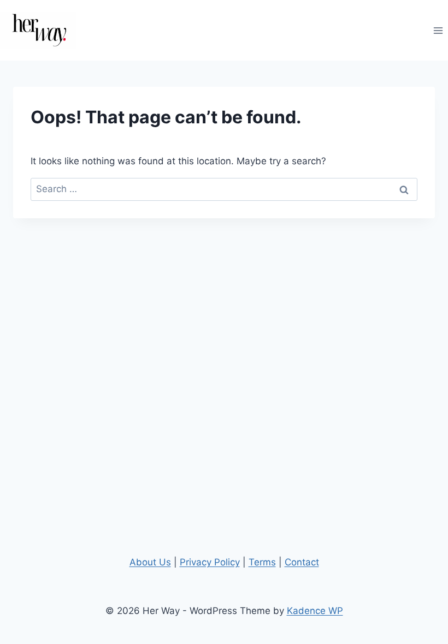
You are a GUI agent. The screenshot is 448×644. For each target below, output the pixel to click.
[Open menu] (438, 30)
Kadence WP (315, 610)
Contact (302, 562)
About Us (150, 562)
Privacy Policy (210, 562)
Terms (262, 562)
